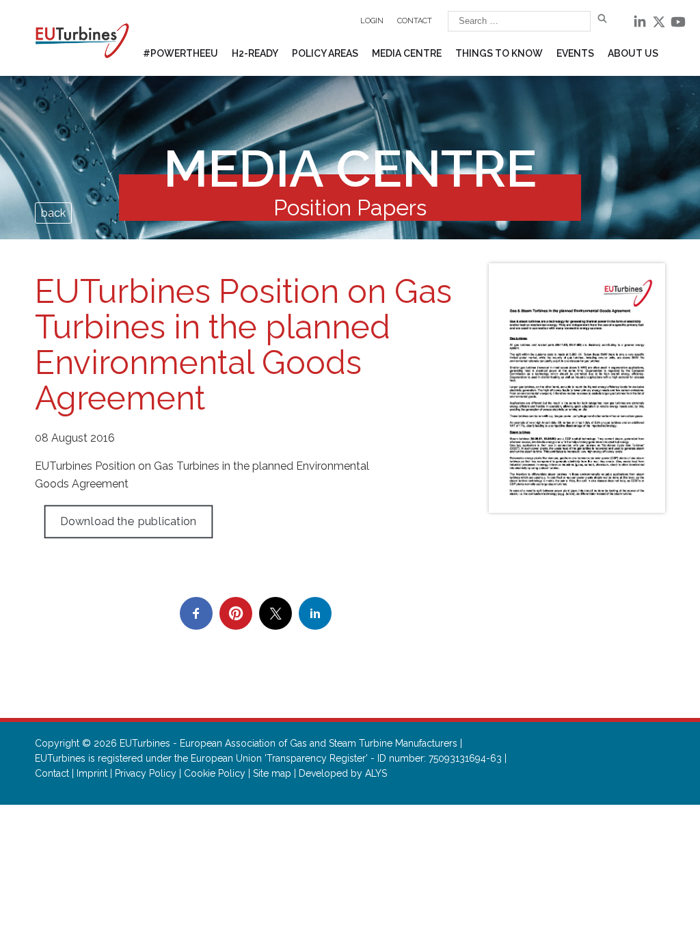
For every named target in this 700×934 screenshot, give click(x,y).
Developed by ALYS (343, 773)
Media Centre (407, 53)
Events (575, 53)
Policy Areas (325, 53)
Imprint (92, 773)
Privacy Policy (145, 773)
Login (371, 20)
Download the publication (128, 521)
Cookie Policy (214, 773)
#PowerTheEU (180, 53)
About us (633, 53)
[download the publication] (577, 388)
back (53, 212)
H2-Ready (255, 53)
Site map (272, 773)
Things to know (499, 53)
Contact (414, 20)
